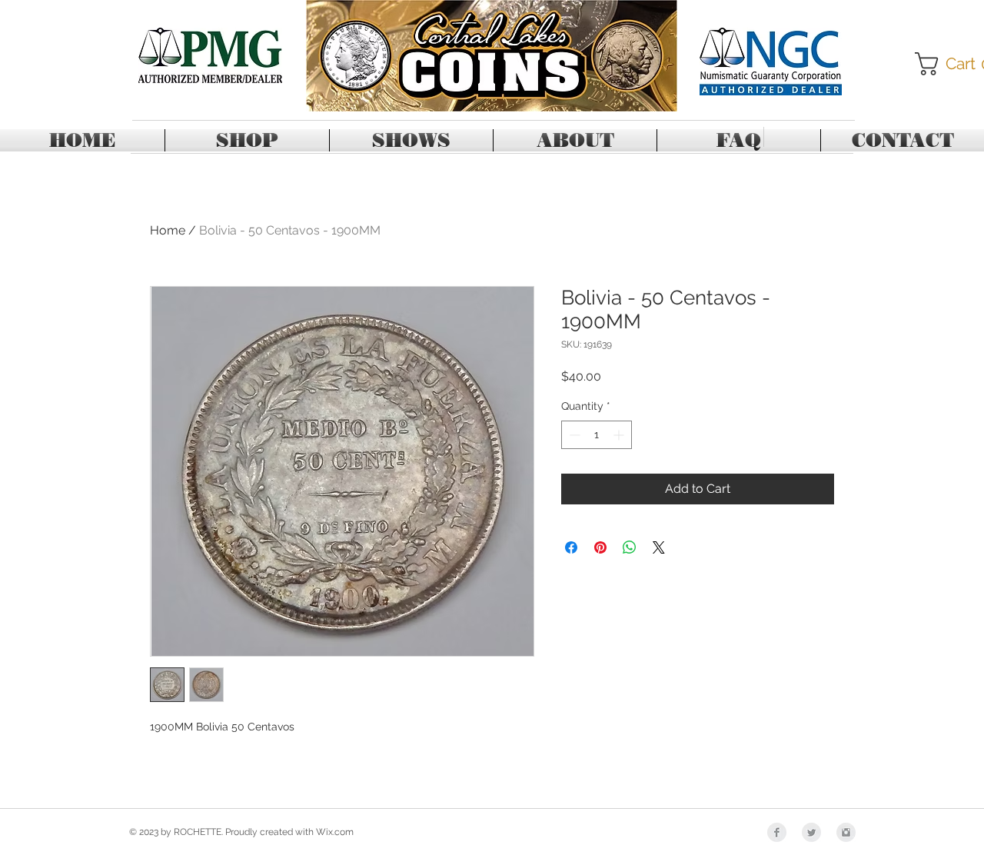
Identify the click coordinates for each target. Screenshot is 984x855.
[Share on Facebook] (571, 547)
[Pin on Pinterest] (600, 547)
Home (167, 230)
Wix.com (335, 832)
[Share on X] (659, 547)
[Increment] (620, 434)
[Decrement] (573, 434)
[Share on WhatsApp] (629, 547)
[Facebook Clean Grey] (776, 832)
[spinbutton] (596, 434)
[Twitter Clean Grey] (811, 832)
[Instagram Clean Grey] (846, 832)
